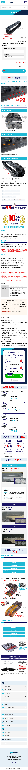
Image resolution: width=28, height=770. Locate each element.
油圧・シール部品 (9, 721)
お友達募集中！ (11, 375)
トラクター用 (7, 693)
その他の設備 (8, 739)
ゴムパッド (7, 711)
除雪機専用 (7, 696)
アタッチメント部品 (9, 729)
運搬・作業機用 (8, 689)
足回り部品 (7, 735)
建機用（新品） (8, 686)
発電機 (6, 743)
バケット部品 (7, 732)
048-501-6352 (7, 312)
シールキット (7, 725)
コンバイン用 (7, 700)
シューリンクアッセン (9, 707)
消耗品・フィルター (9, 714)
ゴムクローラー (8, 683)
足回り (6, 704)
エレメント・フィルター (9, 718)
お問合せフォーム (11, 361)
